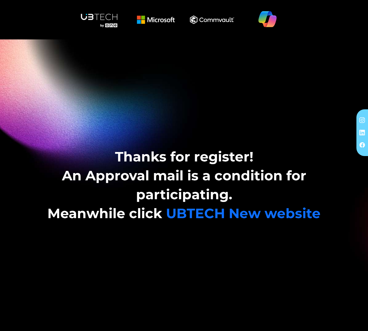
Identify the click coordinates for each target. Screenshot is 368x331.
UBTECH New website (243, 213)
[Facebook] (362, 144)
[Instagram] (362, 119)
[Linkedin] (362, 132)
